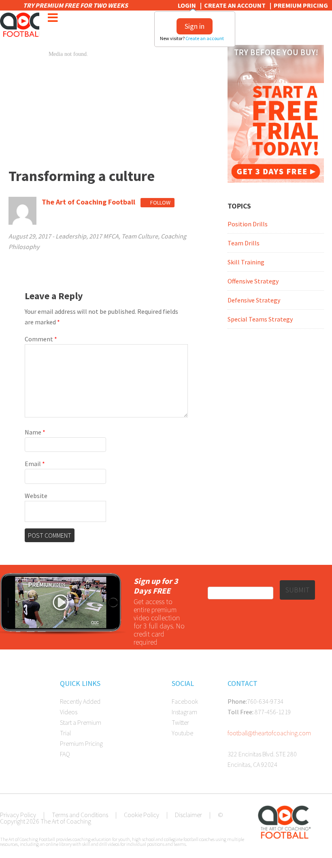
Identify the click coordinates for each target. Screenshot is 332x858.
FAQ (65, 754)
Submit (297, 589)
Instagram (184, 712)
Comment (41, 339)
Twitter (180, 722)
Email (35, 464)
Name (35, 432)
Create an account (205, 38)
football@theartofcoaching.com (269, 733)
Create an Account (235, 5)
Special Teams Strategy (260, 319)
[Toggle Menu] (52, 18)
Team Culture (139, 236)
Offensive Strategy (253, 281)
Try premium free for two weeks (76, 5)
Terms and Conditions (80, 815)
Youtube (182, 733)
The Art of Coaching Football (19, 25)
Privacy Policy (18, 815)
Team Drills (244, 243)
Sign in (194, 26)
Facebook (185, 701)
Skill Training (246, 262)
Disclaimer (188, 815)
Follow (159, 202)
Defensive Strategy (254, 300)
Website (36, 496)
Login (187, 5)
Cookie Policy (141, 815)
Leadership (70, 236)
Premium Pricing (301, 5)
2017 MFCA (104, 236)
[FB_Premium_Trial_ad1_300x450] (275, 180)
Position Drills (248, 224)
